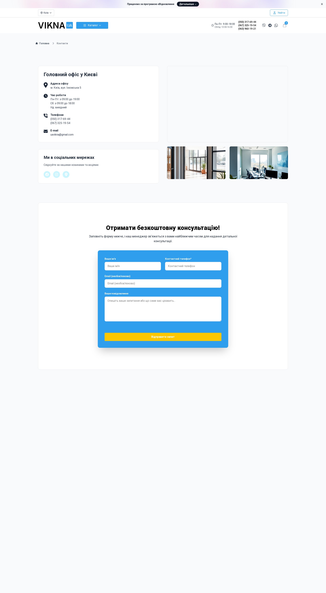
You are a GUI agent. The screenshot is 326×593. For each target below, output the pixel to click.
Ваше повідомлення (116, 293)
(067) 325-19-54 (247, 25)
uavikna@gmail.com (62, 134)
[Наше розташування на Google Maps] (66, 174)
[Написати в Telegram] (270, 25)
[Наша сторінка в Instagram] (56, 174)
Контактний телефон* (178, 258)
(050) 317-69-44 (247, 22)
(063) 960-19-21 (247, 28)
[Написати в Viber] (264, 25)
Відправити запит (163, 336)
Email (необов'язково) (117, 276)
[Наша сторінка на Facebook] (47, 174)
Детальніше (188, 4)
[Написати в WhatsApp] (276, 25)
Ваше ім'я (110, 258)
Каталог (93, 25)
